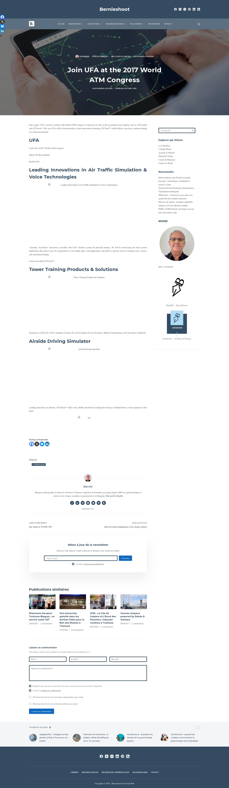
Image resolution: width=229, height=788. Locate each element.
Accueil (61, 24)
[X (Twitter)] (180, 9)
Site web (114, 659)
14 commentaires (77, 630)
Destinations (75, 24)
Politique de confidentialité (115, 772)
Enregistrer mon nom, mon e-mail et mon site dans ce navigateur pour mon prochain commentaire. (67, 686)
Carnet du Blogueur (166, 159)
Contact (168, 24)
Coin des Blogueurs (114, 24)
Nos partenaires (140, 772)
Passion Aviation (146, 56)
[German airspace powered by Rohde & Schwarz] (133, 601)
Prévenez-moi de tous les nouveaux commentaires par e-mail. (58, 697)
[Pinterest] (189, 9)
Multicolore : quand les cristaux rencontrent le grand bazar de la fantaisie (184, 737)
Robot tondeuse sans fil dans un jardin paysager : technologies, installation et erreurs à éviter (174, 181)
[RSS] (198, 9)
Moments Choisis (165, 156)
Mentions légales (90, 772)
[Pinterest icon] (99, 503)
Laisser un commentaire (41, 711)
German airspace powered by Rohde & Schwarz (132, 616)
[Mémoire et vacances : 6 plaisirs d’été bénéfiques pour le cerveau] (77, 738)
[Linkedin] (47, 444)
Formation (39, 464)
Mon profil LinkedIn (114, 495)
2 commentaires (46, 623)
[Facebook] (175, 9)
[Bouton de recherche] (193, 130)
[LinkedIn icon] (77, 503)
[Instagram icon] (93, 503)
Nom (34, 659)
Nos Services (154, 24)
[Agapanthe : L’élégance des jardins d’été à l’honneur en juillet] (33, 738)
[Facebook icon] (72, 503)
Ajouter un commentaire (42, 668)
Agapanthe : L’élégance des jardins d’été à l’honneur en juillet (54, 737)
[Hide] (1, 36)
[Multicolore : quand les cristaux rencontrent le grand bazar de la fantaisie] (164, 738)
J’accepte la (90, 564)
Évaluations (136, 24)
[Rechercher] (199, 24)
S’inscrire (125, 558)
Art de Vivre (93, 24)
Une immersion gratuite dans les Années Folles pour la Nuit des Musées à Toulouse (72, 619)
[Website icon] (83, 503)
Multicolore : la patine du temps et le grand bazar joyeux (140, 737)
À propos (74, 772)
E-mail (74, 659)
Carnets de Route (165, 163)
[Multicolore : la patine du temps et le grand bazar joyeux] (120, 738)
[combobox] (175, 130)
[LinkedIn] (194, 9)
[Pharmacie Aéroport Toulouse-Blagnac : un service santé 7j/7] (42, 601)
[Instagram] (184, 9)
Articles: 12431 (88, 509)
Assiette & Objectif (166, 152)
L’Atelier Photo (164, 149)
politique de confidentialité (94, 564)
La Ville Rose (164, 145)
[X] (36, 444)
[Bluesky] (42, 444)
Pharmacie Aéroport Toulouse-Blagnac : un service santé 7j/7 (42, 616)
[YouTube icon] (104, 503)
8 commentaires (107, 626)
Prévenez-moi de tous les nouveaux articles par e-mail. (55, 703)
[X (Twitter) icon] (88, 503)
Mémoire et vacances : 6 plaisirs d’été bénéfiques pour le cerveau (96, 737)
